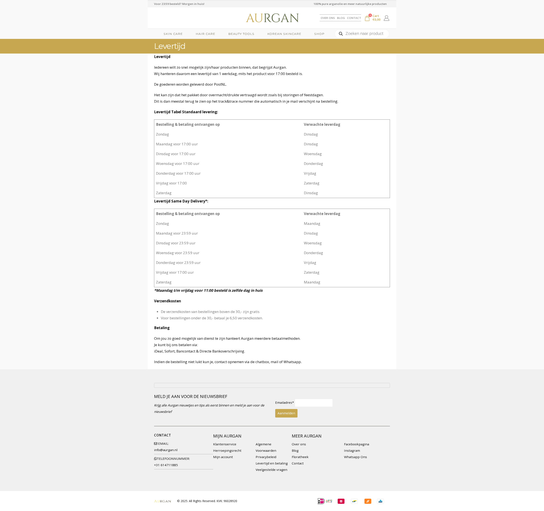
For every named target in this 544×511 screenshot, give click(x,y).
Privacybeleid (266, 457)
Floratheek (300, 457)
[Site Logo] (272, 17)
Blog (341, 18)
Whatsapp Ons (355, 457)
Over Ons (328, 18)
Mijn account (223, 457)
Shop (319, 34)
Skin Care (173, 34)
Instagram (352, 450)
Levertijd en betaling (272, 463)
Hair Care (205, 34)
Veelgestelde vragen (271, 469)
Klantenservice (224, 444)
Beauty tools (241, 34)
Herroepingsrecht (227, 450)
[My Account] (386, 18)
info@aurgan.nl (165, 450)
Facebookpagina (356, 444)
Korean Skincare (284, 34)
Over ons (299, 444)
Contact (354, 18)
